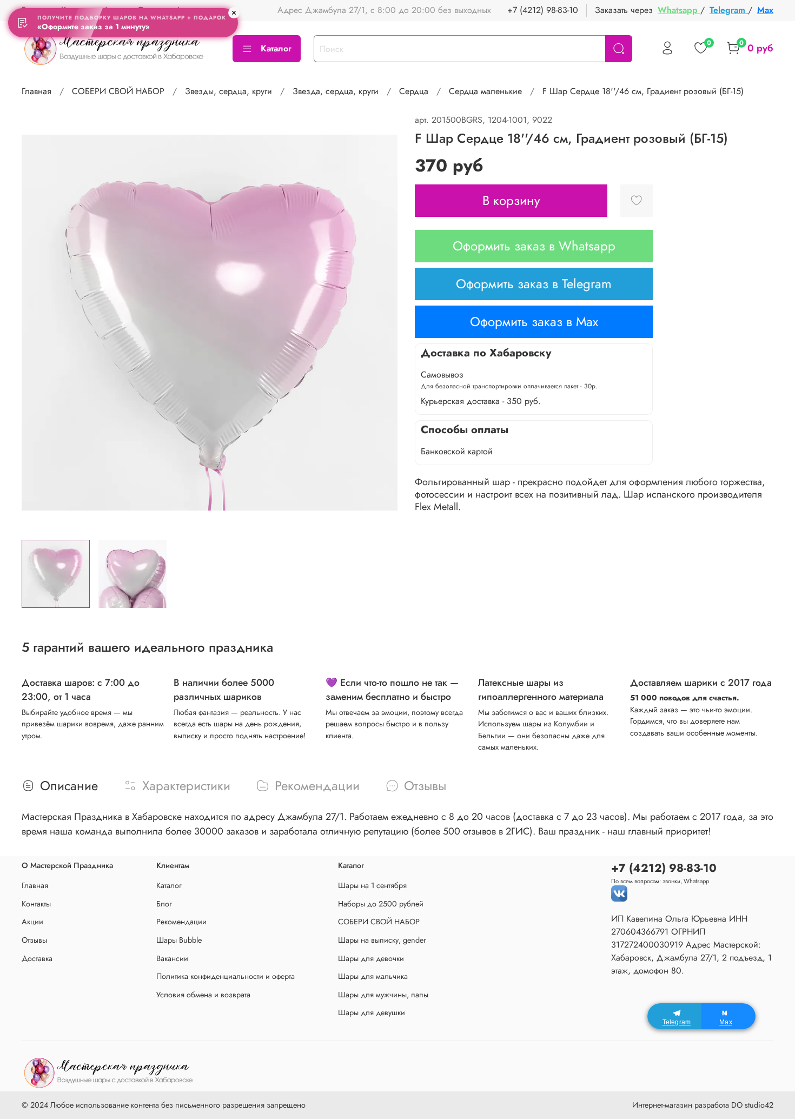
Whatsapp (679, 10)
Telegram (729, 10)
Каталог (276, 48)
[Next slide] (380, 322)
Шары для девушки (371, 1012)
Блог (164, 903)
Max (765, 10)
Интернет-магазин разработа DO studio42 (702, 1105)
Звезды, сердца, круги (228, 91)
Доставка (37, 958)
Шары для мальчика (373, 976)
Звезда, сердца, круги (336, 91)
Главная (36, 91)
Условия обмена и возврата (203, 994)
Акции (32, 921)
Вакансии (172, 958)
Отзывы (34, 940)
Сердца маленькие (485, 91)
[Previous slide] (39, 322)
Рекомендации (181, 921)
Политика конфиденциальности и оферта (225, 976)
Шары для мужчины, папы (383, 994)
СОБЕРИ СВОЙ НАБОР (118, 91)
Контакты (36, 903)
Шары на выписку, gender (382, 940)
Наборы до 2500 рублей (380, 903)
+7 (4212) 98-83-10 (542, 10)
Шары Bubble (179, 940)
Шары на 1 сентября (372, 885)
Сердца (413, 91)
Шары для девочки (371, 958)
